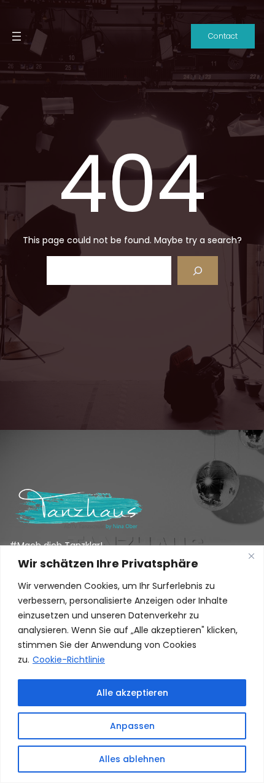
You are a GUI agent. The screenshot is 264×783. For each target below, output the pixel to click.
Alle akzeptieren (132, 693)
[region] (132, 664)
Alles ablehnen (132, 759)
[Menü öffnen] (16, 36)
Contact (223, 36)
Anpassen (132, 726)
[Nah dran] (251, 555)
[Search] (197, 270)
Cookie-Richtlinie (69, 659)
